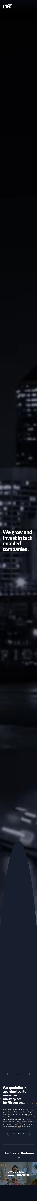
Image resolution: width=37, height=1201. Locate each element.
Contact (17, 1074)
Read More (17, 1134)
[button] (32, 6)
